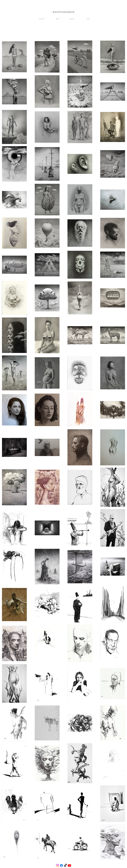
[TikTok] (65, 865)
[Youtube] (69, 865)
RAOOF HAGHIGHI (63, 12)
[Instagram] (57, 865)
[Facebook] (61, 865)
